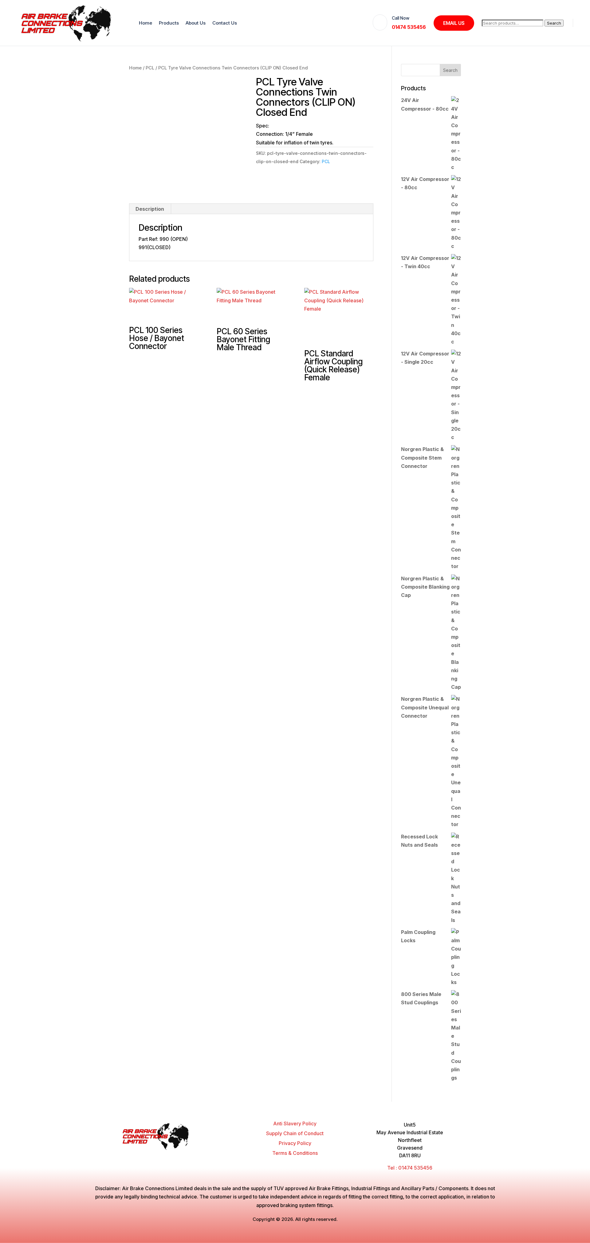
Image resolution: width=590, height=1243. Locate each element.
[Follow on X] (199, 1155)
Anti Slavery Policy (295, 1123)
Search (554, 23)
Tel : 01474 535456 (409, 1168)
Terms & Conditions (295, 1153)
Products (169, 23)
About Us (196, 23)
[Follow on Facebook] (187, 1155)
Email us (454, 23)
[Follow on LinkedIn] (222, 1155)
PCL (150, 68)
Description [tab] (150, 209)
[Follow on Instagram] (211, 1155)
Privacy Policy (295, 1143)
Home (145, 23)
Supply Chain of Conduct (295, 1133)
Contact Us (224, 23)
